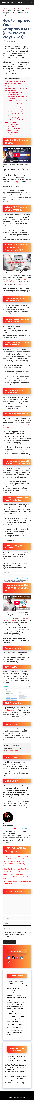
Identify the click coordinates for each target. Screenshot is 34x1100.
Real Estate (20, 1019)
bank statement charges (15, 986)
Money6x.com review (20, 1011)
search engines (15, 182)
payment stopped (18, 1013)
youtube (9, 1035)
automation (11, 984)
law (24, 1006)
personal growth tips (11, 1019)
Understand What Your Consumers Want (15, 93)
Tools (15, 1027)
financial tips (21, 1002)
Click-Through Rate (14, 128)
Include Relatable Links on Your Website (18, 105)
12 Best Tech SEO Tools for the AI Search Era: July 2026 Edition (15, 857)
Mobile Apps (11, 1011)
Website (9, 1032)
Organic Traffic (13, 132)
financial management (20, 1000)
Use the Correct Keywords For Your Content (17, 97)
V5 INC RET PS (19, 1030)
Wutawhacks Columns (18, 1032)
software (12, 1024)
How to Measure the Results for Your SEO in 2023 (15, 121)
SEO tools (15, 1021)
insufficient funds (17, 1006)
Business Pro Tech (12, 2)
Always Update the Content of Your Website (17, 101)
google (14, 1004)
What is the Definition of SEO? (15, 81)
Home (5, 8)
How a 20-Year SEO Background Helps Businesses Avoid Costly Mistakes (15, 863)
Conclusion (9, 134)
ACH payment (10, 981)
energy (23, 997)
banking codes (20, 984)
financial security (12, 1002)
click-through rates (10, 710)
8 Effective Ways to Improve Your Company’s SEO (16, 89)
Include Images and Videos (16, 108)
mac (11, 1009)
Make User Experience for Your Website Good (17, 115)
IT (22, 1006)
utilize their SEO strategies (17, 619)
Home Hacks (20, 1004)
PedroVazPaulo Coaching (16, 1065)
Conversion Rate (13, 130)
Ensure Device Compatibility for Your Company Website (18, 111)
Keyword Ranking (13, 124)
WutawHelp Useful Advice (16, 1076)
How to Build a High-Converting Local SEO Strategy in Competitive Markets (15, 876)
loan (8, 1009)
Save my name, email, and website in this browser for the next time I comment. (18, 934)
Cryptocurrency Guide (21, 993)
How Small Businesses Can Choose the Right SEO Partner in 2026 (16, 870)
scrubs (9, 1021)
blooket (21, 988)
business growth (13, 990)
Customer (11, 995)
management (18, 1009)
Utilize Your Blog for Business (17, 118)
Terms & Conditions (11, 1094)
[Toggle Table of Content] (28, 78)
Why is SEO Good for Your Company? (13, 85)
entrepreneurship (11, 1000)
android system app (18, 981)
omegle (10, 1013)
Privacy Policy (24, 1094)
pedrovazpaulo (15, 1016)
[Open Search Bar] (26, 2)
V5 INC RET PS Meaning (15, 1083)
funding (9, 1004)
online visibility (20, 284)
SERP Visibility (12, 126)
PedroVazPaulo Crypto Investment (15, 1068)
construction (11, 993)
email (18, 997)
